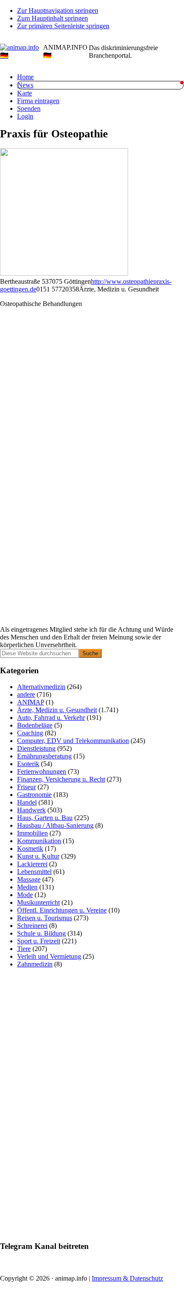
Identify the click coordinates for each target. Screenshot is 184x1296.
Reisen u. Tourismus (44, 917)
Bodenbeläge (35, 725)
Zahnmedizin (35, 964)
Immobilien (32, 833)
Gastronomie (34, 794)
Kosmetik (30, 848)
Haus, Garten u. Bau (45, 817)
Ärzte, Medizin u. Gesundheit (57, 709)
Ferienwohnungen (41, 771)
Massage (29, 879)
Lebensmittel (34, 871)
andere (26, 694)
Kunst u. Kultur (38, 856)
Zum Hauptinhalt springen (52, 18)
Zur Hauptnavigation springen (57, 10)
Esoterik (28, 763)
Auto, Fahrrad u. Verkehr (51, 717)
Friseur (26, 787)
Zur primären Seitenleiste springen (63, 26)
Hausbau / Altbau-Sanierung (55, 825)
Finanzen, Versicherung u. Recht (61, 779)
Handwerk (31, 810)
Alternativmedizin (41, 686)
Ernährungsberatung (44, 756)
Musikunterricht (38, 902)
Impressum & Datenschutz (127, 1278)
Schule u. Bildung (41, 933)
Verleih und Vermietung (49, 956)
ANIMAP (30, 702)
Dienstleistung (36, 748)
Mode (25, 894)
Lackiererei (32, 864)
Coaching (30, 733)
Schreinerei (32, 925)
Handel (27, 802)
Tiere (24, 948)
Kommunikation (39, 840)
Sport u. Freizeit (38, 941)
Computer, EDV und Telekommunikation (73, 740)
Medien (27, 887)
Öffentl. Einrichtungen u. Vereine (62, 910)
